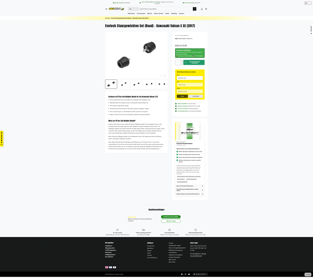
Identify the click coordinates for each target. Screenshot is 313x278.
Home (108, 18)
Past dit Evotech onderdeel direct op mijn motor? (187, 190)
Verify (182, 96)
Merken (149, 250)
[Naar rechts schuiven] (164, 75)
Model (178, 88)
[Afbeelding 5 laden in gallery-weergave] (162, 84)
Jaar (178, 81)
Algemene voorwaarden (176, 255)
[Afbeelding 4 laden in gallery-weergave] (149, 84)
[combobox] (168, 9)
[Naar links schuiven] (161, 75)
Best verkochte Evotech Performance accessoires (188, 176)
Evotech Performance (182, 35)
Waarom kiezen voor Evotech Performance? (188, 194)
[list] (156, 232)
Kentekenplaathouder (182, 181)
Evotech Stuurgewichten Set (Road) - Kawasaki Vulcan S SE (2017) (130, 18)
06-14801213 (196, 253)
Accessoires (150, 246)
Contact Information (174, 257)
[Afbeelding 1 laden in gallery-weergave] (111, 84)
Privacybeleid (173, 252)
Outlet (149, 253)
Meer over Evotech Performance (185, 186)
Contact (149, 255)
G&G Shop (111, 274)
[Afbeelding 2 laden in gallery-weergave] (124, 84)
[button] (106, 9)
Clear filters (196, 96)
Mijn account (172, 259)
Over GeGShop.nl (152, 257)
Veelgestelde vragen (175, 245)
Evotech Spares (181, 179)
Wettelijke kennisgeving (176, 250)
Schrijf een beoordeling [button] (170, 217)
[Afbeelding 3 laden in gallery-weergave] (136, 84)
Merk (178, 75)
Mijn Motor (150, 248)
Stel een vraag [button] (170, 221)
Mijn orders (172, 262)
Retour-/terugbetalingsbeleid (177, 248)
